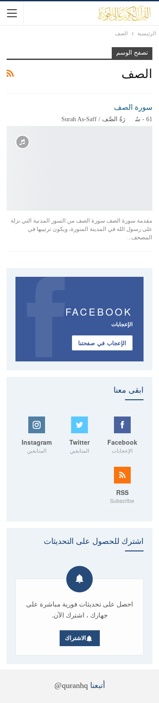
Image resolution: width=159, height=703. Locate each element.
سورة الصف (133, 107)
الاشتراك (75, 638)
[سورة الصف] (79, 168)
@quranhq (71, 685)
